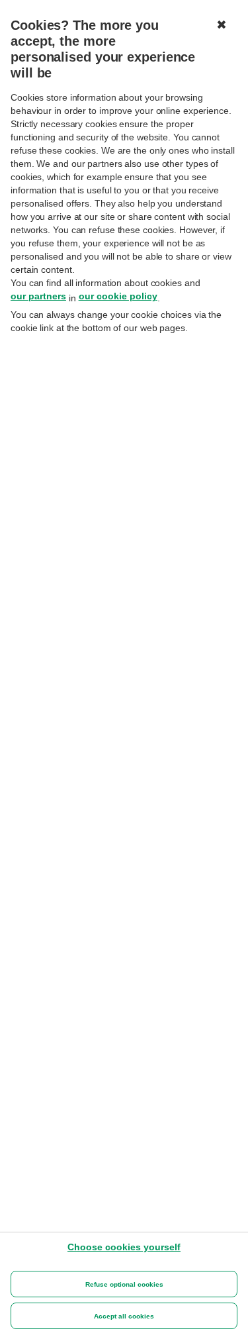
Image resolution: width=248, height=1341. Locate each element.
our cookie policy (118, 296)
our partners (38, 296)
